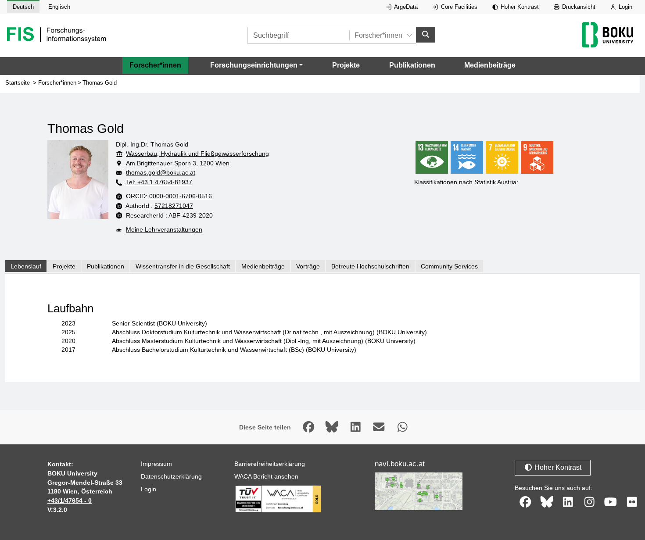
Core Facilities (458, 7)
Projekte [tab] (64, 266)
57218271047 (173, 205)
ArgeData (405, 7)
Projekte (346, 65)
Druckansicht (577, 7)
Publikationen (412, 65)
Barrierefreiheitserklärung (269, 463)
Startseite (17, 82)
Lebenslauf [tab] (26, 266)
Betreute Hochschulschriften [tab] (370, 266)
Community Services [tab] (449, 266)
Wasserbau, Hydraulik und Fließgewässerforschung (197, 153)
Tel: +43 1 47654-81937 (159, 182)
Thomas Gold (99, 82)
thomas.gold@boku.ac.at (160, 172)
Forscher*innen (155, 65)
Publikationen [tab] (105, 266)
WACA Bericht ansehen (266, 476)
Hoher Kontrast (519, 7)
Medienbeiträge (490, 65)
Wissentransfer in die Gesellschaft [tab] (183, 266)
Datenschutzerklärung (171, 476)
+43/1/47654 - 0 (69, 500)
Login (624, 7)
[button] (256, 65)
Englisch (59, 7)
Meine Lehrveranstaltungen (164, 229)
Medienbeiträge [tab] (263, 266)
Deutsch (23, 7)
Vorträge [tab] (308, 266)
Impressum (156, 463)
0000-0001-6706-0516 (180, 196)
